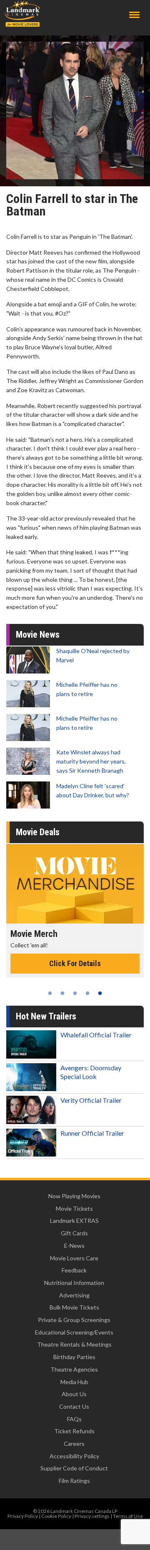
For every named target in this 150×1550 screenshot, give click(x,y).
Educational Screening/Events (74, 1332)
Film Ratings (74, 1480)
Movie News (38, 634)
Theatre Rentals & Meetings (74, 1344)
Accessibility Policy (74, 1456)
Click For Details (75, 963)
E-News (74, 1245)
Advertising (74, 1295)
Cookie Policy (56, 1516)
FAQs (74, 1418)
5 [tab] (100, 993)
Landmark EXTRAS (74, 1220)
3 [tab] (75, 993)
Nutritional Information (74, 1282)
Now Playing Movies (74, 1195)
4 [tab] (87, 993)
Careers (74, 1443)
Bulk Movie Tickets (74, 1307)
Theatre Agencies (74, 1369)
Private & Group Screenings (74, 1319)
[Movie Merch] (75, 883)
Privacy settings (92, 1516)
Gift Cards (74, 1233)
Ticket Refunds (74, 1431)
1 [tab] (50, 993)
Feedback (74, 1270)
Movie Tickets (74, 1208)
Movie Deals (38, 832)
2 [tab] (62, 993)
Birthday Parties (74, 1356)
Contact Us (74, 1406)
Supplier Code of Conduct (74, 1468)
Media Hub (74, 1381)
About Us (74, 1393)
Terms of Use (128, 1516)
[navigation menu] (134, 15)
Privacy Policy (23, 1516)
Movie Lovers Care (74, 1258)
